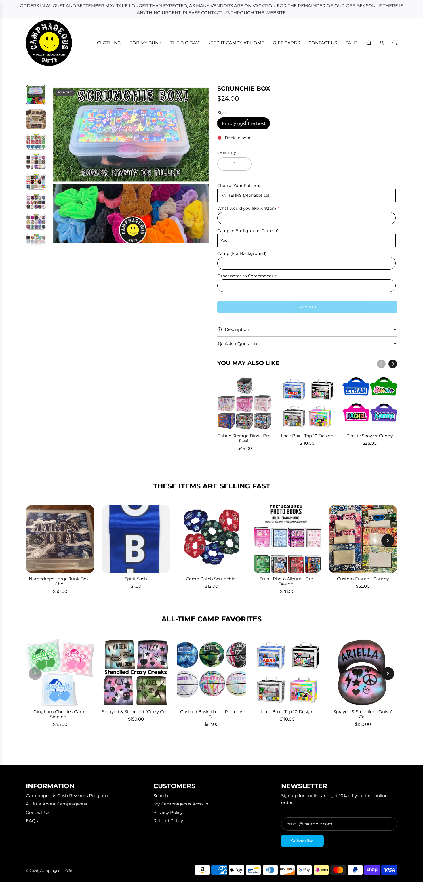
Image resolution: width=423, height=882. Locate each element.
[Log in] (381, 43)
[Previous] (381, 364)
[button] (55, 165)
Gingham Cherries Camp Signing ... (60, 714)
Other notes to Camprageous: (247, 275)
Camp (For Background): (242, 253)
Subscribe (302, 840)
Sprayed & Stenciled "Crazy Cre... (136, 711)
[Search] (369, 43)
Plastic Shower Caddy (369, 435)
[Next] (392, 364)
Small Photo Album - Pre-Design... (287, 581)
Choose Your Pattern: (238, 185)
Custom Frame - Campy (363, 578)
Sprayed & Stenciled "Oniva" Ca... (363, 714)
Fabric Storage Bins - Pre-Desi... (245, 438)
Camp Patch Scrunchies (211, 578)
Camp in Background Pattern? (248, 230)
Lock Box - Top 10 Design (307, 435)
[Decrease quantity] (224, 164)
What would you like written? (247, 208)
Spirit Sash (136, 578)
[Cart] (394, 43)
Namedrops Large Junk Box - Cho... (60, 581)
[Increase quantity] (245, 164)
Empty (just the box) (243, 123)
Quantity (226, 152)
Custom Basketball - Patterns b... (211, 714)
